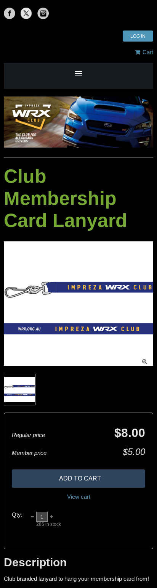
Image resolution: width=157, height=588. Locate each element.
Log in (138, 36)
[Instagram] (43, 13)
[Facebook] (9, 13)
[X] (26, 13)
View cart (78, 497)
